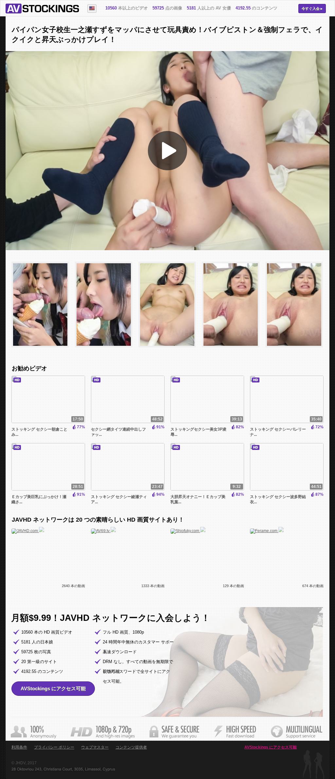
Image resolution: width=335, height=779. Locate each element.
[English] (92, 8)
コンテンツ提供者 (131, 747)
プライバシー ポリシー (54, 747)
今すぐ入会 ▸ (312, 8)
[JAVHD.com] (27, 531)
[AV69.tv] (103, 531)
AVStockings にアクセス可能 (53, 688)
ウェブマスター (95, 747)
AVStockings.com (42, 8)
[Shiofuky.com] (187, 531)
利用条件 (19, 747)
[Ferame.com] (267, 531)
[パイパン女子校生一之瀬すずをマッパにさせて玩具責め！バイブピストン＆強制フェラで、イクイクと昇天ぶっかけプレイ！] (43, 350)
